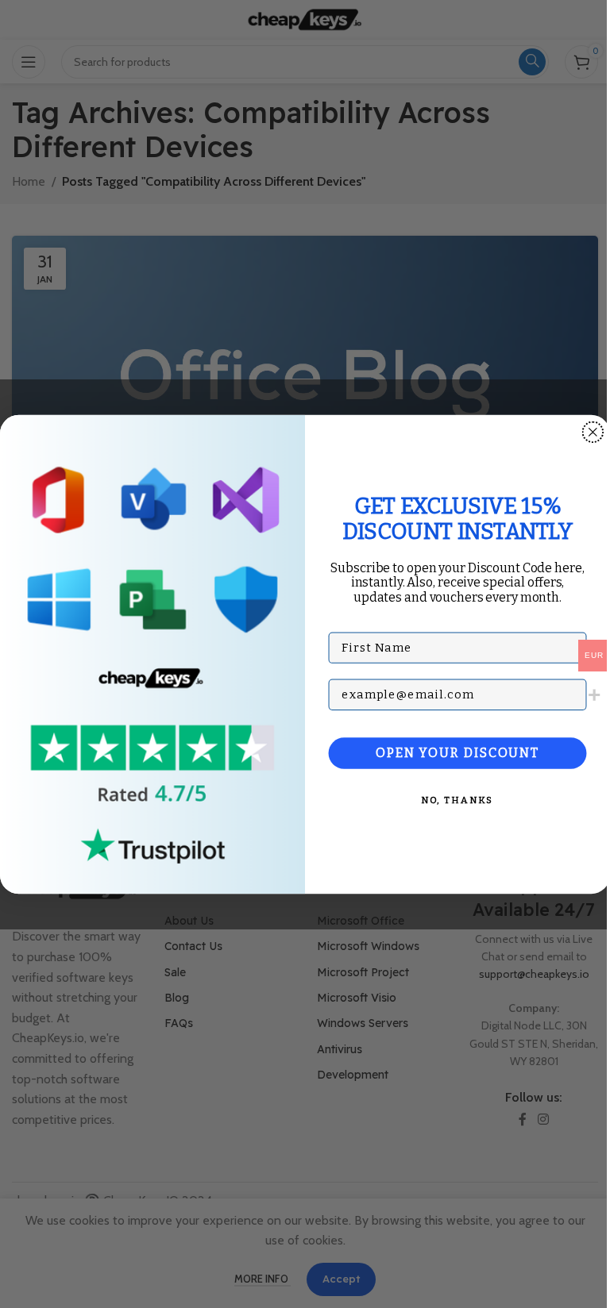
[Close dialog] (593, 431)
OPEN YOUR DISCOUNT (457, 752)
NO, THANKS (458, 800)
